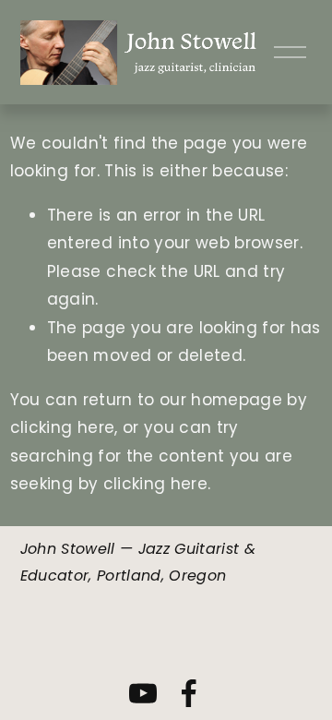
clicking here (62, 427)
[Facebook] (189, 693)
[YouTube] (143, 693)
